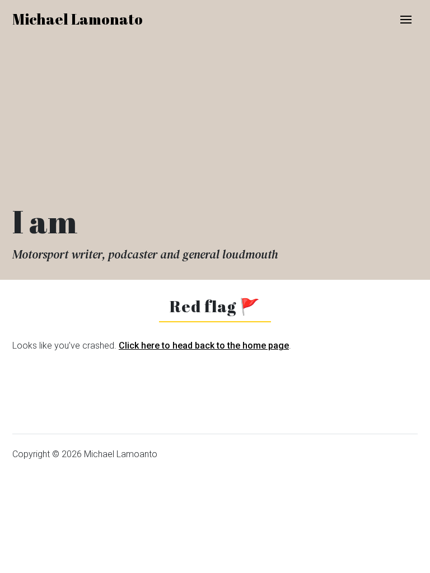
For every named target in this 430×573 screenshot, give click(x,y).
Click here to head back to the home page (204, 345)
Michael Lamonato (77, 19)
